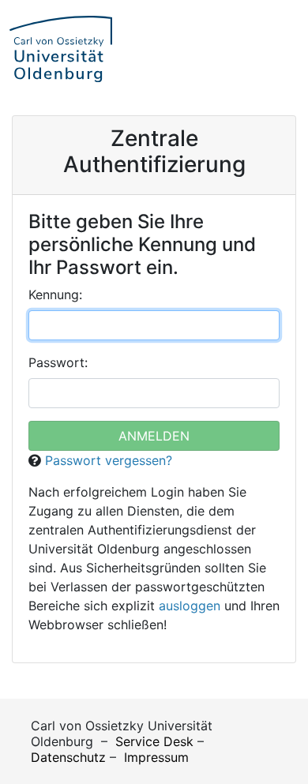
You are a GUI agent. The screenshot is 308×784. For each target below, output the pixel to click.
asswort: (58, 362)
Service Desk (154, 741)
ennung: (55, 294)
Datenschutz (68, 757)
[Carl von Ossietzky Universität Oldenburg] (60, 49)
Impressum (156, 757)
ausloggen (189, 605)
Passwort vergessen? (108, 460)
